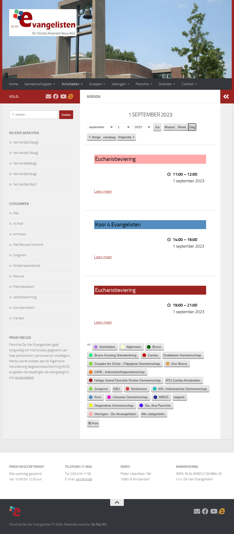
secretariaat (84, 479)
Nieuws (18, 276)
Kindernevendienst (26, 266)
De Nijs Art (98, 524)
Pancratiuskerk (23, 287)
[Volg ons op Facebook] (55, 96)
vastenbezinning (25, 297)
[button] (89, 344)
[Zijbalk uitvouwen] (226, 96)
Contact (188, 84)
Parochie (142, 84)
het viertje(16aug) (25, 153)
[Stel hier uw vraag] (48, 96)
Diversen (165, 84)
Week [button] (182, 127)
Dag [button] (192, 127)
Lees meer (103, 191)
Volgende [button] (124, 137)
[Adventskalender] (70, 96)
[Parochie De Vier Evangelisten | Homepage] (43, 22)
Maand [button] (170, 127)
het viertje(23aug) (25, 142)
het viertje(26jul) (24, 184)
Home (13, 84)
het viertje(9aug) (25, 163)
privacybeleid (24, 377)
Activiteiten (70, 84)
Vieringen (119, 84)
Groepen (95, 84)
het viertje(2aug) (25, 174)
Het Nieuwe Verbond (28, 245)
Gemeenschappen (38, 84)
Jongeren (19, 255)
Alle (16, 213)
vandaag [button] (109, 137)
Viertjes (18, 318)
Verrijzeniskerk (24, 308)
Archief (18, 224)
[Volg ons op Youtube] (63, 96)
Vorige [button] (96, 137)
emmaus (19, 234)
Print (93, 424)
